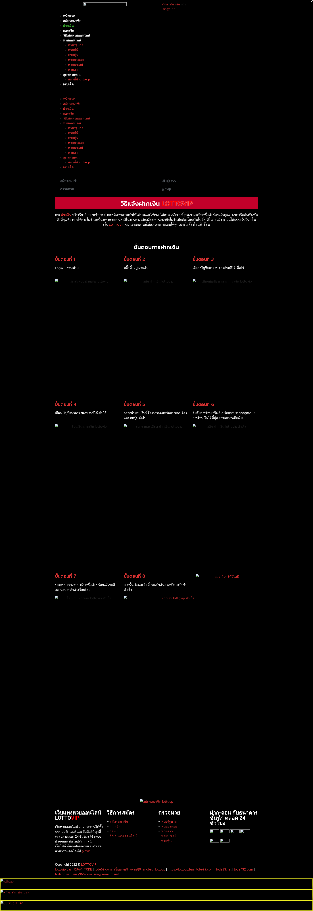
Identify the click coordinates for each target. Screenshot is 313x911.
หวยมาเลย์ (75, 65)
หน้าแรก (69, 16)
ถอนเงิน (68, 30)
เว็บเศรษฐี (121, 869)
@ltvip (86, 851)
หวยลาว (74, 69)
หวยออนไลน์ (72, 40)
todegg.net (63, 874)
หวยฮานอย (76, 60)
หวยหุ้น (73, 55)
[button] (156, 93)
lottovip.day (63, 869)
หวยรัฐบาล (75, 45)
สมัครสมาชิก (72, 21)
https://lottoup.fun (181, 869)
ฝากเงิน (68, 25)
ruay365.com (82, 874)
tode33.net (223, 869)
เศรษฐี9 (135, 869)
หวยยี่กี (73, 50)
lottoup (160, 869)
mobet (148, 869)
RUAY (78, 869)
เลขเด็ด (68, 84)
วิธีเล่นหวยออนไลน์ (76, 35)
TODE (88, 869)
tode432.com (243, 869)
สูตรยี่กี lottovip (79, 79)
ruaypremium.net (106, 874)
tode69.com (103, 869)
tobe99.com (205, 869)
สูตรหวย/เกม (72, 74)
